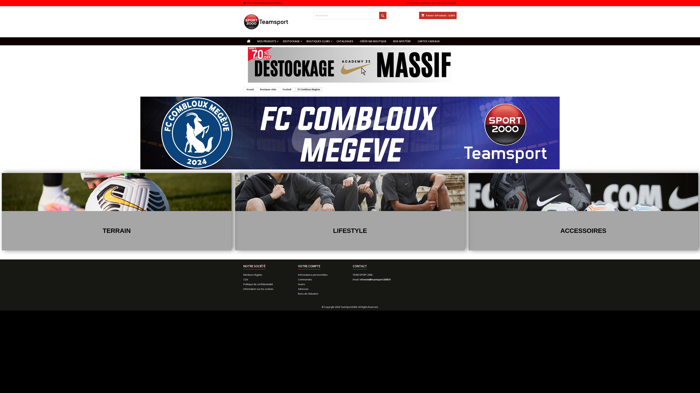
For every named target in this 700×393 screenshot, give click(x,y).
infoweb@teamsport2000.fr (268, 3)
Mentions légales (252, 274)
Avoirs (301, 284)
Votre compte (309, 266)
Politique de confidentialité (258, 284)
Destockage (291, 41)
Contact (360, 266)
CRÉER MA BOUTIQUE (373, 41)
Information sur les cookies (258, 289)
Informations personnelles (313, 274)
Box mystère (402, 41)
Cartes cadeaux (429, 41)
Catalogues (345, 41)
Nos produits (266, 41)
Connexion (425, 3)
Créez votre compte (445, 3)
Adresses (303, 289)
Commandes (305, 279)
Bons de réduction (308, 293)
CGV (245, 279)
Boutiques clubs (318, 41)
